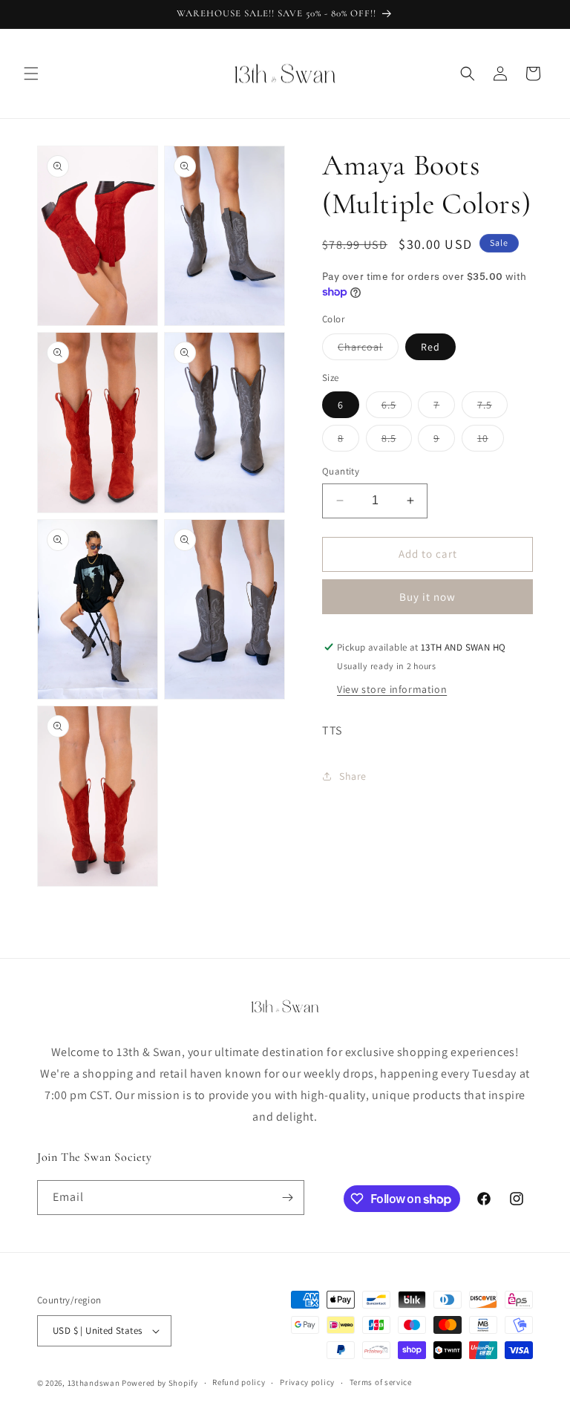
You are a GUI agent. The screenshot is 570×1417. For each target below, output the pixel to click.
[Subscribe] (287, 1197)
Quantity (340, 471)
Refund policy (238, 1382)
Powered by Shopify (160, 1383)
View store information (392, 689)
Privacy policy (307, 1382)
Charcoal (368, 349)
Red (430, 347)
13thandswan (94, 1383)
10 (490, 441)
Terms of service (381, 1382)
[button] (31, 73)
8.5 (396, 441)
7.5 (492, 407)
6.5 (396, 407)
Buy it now (427, 597)
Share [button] (353, 776)
